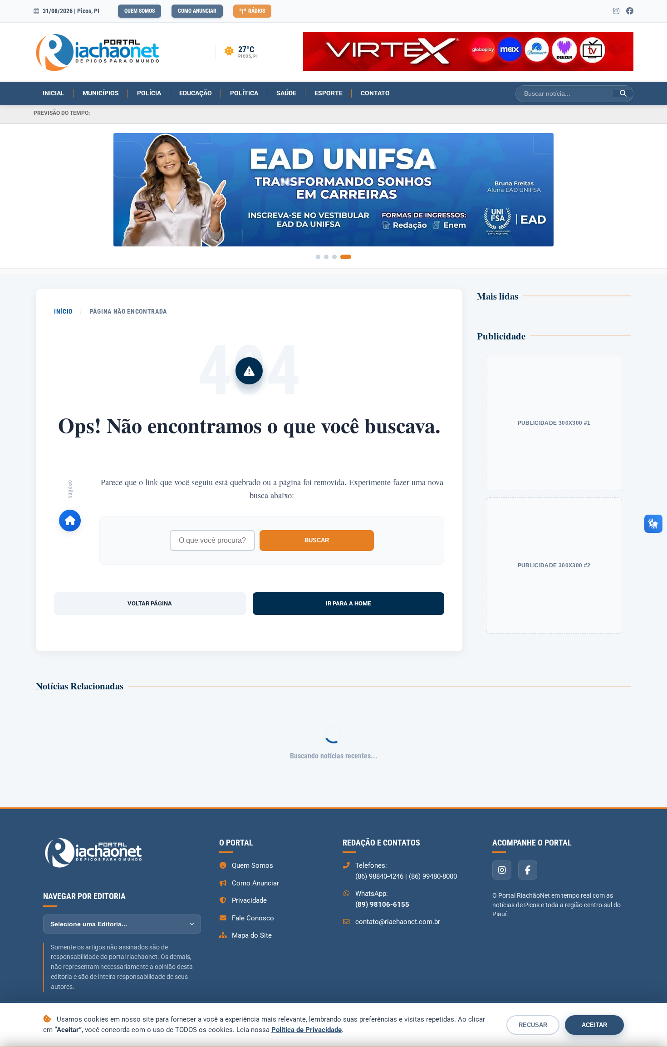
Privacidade (249, 900)
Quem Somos (139, 11)
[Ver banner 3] (334, 257)
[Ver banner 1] (318, 257)
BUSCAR (316, 540)
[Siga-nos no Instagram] (616, 11)
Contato (375, 93)
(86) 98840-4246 (379, 876)
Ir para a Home (348, 603)
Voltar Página (150, 603)
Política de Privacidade (306, 1030)
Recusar (533, 1025)
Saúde (286, 93)
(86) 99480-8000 (433, 876)
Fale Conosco (253, 918)
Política (244, 93)
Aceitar (594, 1025)
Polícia (149, 93)
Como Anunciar (197, 11)
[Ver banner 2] (326, 257)
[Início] (70, 520)
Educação (195, 93)
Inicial (53, 93)
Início (63, 311)
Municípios (101, 93)
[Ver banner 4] (345, 257)
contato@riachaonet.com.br (397, 922)
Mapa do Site (252, 935)
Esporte (328, 93)
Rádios (256, 11)
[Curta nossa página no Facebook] (629, 11)
